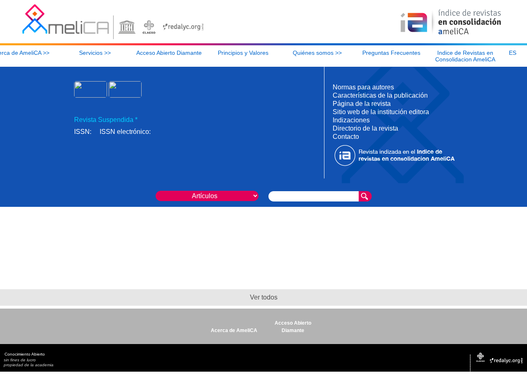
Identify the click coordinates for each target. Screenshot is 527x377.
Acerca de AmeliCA (234, 330)
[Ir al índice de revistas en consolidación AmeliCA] (451, 35)
